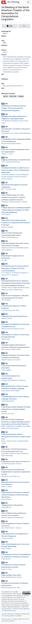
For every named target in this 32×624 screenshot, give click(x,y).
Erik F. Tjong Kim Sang (8, 189)
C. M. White (14, 273)
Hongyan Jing (5, 380)
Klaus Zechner (6, 391)
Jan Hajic (4, 260)
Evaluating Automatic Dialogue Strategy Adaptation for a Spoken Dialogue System (15, 409)
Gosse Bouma (5, 559)
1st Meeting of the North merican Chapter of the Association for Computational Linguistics (13, 108)
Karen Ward (5, 528)
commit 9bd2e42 (9, 621)
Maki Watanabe (25, 133)
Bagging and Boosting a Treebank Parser (15, 160)
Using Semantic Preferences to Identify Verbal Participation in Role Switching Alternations (15, 495)
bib (6, 103)
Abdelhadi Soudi (22, 248)
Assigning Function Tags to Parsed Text (15, 461)
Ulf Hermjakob (5, 300)
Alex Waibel (15, 391)
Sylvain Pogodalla (7, 227)
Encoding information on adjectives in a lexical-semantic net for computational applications (15, 170)
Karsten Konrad (17, 577)
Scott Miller (5, 453)
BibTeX (6, 96)
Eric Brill (17, 162)
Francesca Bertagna (20, 174)
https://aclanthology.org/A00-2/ (13, 86)
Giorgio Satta (19, 517)
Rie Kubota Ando (6, 476)
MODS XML (13, 96)
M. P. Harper (5, 273)
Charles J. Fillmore (21, 202)
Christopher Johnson (8, 202)
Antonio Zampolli (6, 179)
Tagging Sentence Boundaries (12, 505)
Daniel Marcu (5, 133)
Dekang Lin (15, 237)
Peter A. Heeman (15, 528)
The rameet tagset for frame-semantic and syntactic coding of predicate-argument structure (13, 197)
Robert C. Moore (6, 486)
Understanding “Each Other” (11, 575)
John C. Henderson (7, 162)
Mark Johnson (5, 349)
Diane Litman (14, 428)
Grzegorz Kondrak (7, 538)
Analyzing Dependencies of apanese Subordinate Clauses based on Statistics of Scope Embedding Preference (15, 283)
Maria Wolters (16, 143)
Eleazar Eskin (5, 339)
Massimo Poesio (18, 121)
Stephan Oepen (6, 360)
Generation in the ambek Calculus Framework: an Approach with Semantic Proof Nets (15, 222)
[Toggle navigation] (28, 2)
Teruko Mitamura (6, 250)
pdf (3, 103)
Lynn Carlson (15, 133)
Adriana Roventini (20, 177)
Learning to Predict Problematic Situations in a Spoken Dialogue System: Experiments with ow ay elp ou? (15, 422)
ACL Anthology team (8, 615)
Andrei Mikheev (6, 507)
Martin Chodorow (7, 329)
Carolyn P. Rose (6, 569)
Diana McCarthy (6, 499)
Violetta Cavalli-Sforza (8, 248)
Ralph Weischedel (7, 455)
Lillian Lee (16, 476)
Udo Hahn (16, 587)
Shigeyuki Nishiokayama (20, 287)
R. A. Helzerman (13, 275)
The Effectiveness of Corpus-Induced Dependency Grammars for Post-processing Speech (14, 268)
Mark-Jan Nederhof (7, 517)
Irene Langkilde (6, 370)
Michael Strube (6, 143)
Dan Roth (16, 310)
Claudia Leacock (19, 329)
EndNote (20, 96)
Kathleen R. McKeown (18, 380)
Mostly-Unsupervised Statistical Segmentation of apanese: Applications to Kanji (15, 472)
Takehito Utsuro (6, 287)
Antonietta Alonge (7, 174)
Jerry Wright (26, 426)
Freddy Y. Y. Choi (6, 154)
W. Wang (22, 273)
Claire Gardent (5, 577)
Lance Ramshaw (22, 453)
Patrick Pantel (5, 237)
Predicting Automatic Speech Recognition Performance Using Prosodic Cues (16, 436)
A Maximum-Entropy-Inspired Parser (14, 316)
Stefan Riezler (16, 349)
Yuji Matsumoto (17, 290)
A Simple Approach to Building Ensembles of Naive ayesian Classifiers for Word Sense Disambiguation (16, 210)
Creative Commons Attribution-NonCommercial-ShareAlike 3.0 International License (14, 601)
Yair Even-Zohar (6, 310)
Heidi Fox (13, 453)
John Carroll (16, 360)
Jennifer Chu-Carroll (7, 413)
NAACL (5, 52)
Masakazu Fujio (6, 290)
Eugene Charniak (6, 318)
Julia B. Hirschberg (18, 441)
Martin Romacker (6, 587)
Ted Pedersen (5, 214)
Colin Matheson (6, 121)
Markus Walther (6, 548)
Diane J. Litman (6, 441)
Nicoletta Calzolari (7, 177)
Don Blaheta (5, 464)
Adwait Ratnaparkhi (7, 401)
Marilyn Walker (6, 426)
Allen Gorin (5, 428)
